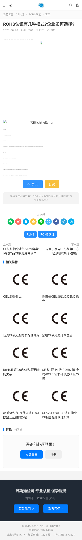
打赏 (52, 184)
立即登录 (31, 454)
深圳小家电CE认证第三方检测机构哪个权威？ (62, 251)
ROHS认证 (35, 14)
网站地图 (55, 526)
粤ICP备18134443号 (41, 530)
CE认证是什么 (12, 296)
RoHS (30, 234)
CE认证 (41, 5)
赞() (51, 30)
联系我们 (26, 508)
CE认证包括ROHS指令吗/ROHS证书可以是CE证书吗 (60, 374)
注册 (53, 454)
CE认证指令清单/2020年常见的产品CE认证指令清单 (21, 251)
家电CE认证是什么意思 (57, 335)
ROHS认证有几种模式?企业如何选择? (38, 24)
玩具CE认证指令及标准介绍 (21, 335)
